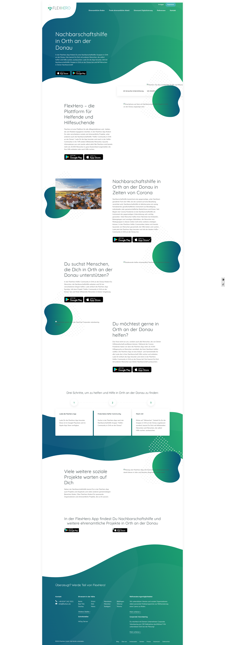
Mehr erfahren (135, 612)
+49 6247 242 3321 (66, 601)
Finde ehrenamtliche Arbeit (119, 10)
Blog (117, 641)
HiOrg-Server (83, 621)
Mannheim (107, 601)
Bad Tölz (81, 604)
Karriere (142, 641)
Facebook (69, 610)
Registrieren (170, 4)
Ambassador (133, 641)
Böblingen (120, 601)
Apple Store (93, 157)
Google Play (73, 157)
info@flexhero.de (65, 604)
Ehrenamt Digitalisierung (143, 10)
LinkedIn (65, 610)
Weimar (119, 604)
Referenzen (161, 10)
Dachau (81, 606)
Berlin (80, 601)
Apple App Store (62, 73)
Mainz (93, 606)
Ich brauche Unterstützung (133, 91)
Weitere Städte (83, 612)
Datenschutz (166, 641)
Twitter (56, 610)
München (107, 604)
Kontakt (173, 10)
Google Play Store (79, 73)
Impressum (156, 641)
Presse (149, 641)
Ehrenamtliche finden (97, 10)
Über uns (124, 641)
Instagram (61, 610)
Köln (92, 604)
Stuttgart (107, 606)
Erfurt (93, 601)
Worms (119, 606)
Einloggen (161, 4)
